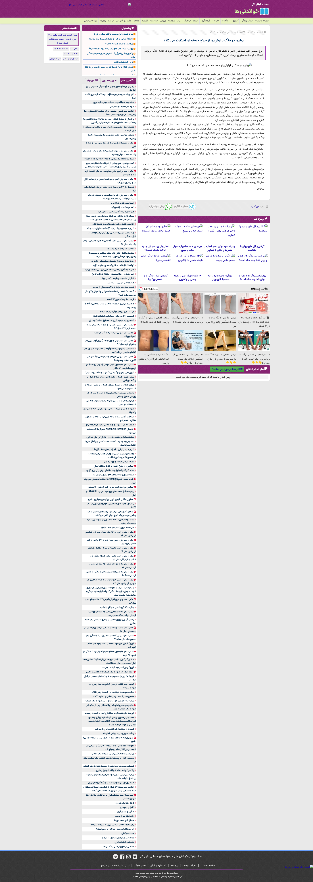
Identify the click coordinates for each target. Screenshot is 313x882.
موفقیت (225, 21)
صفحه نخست (262, 21)
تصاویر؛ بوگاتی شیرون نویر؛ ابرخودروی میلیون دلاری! (110, 499)
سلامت (171, 21)
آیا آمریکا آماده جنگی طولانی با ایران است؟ (115, 829)
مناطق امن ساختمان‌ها (124, 820)
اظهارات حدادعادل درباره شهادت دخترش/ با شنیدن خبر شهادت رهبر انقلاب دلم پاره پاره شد (111, 747)
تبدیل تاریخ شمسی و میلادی (115, 866)
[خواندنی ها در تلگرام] (115, 858)
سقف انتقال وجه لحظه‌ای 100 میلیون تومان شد (113, 475)
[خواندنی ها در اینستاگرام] (128, 858)
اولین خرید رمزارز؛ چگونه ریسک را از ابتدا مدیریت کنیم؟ (109, 372)
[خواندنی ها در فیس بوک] (122, 858)
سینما (195, 21)
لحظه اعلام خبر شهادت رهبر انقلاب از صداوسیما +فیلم (109, 672)
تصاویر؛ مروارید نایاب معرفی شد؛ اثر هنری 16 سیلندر (110, 487)
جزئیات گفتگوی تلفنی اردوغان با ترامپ (117, 607)
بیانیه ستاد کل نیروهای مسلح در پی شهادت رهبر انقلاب (109, 701)
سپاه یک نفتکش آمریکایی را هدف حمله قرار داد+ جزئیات (109, 159)
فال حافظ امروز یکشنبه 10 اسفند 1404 (117, 527)
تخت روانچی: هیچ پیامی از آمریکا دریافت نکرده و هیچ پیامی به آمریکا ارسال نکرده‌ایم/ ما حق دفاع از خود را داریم (110, 165)
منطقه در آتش (127, 833)
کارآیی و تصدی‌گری (125, 812)
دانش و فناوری (123, 21)
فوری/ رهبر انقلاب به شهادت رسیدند (118, 667)
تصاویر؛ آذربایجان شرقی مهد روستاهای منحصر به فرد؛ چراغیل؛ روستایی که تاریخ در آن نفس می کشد (111, 513)
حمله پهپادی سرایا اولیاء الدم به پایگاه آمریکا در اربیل (111, 783)
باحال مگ (74, 48)
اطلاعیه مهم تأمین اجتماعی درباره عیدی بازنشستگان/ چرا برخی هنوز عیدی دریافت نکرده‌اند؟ (110, 112)
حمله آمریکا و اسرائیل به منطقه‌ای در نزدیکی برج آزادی (110, 470)
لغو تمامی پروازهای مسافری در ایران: (118, 838)
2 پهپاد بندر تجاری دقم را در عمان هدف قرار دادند (112, 449)
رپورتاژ (103, 21)
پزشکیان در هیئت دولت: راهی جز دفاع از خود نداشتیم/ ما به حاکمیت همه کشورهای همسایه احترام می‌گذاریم (109, 120)
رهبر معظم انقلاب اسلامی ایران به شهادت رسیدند (112, 825)
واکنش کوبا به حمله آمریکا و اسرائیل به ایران (114, 770)
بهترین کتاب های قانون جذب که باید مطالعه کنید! (111, 49)
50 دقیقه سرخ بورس (124, 816)
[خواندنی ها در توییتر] (135, 858)
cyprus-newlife (61, 48)
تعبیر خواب (140, 866)
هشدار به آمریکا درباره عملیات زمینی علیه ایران (113, 102)
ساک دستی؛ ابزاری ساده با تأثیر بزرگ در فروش (113, 34)
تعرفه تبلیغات (189, 866)
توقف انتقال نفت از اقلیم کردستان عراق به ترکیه (113, 265)
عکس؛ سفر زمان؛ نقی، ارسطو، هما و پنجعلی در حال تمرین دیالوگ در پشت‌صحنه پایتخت (112, 197)
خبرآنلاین (255, 207)
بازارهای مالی (90, 21)
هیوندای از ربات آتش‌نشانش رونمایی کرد (116, 212)
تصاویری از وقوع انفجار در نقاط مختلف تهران (113, 466)
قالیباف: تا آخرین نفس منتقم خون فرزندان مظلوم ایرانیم (109, 270)
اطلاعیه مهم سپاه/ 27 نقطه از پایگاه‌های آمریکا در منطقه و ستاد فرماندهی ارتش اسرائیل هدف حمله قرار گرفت (109, 789)
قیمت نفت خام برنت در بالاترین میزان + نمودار (113, 287)
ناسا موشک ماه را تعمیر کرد (122, 207)
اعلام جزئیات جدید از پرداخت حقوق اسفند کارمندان (111, 320)
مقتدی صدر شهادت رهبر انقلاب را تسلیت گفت (113, 696)
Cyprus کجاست (71, 53)
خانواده (215, 21)
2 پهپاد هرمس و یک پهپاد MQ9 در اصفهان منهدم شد (110, 228)
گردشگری (205, 21)
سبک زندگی (247, 21)
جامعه (136, 21)
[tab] (128, 81)
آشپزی (235, 21)
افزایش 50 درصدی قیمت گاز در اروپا (118, 278)
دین (179, 21)
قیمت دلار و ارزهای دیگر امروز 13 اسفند (117, 312)
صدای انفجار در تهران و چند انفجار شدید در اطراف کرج (110, 425)
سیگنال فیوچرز (55, 59)
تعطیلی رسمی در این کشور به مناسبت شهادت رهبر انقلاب (108, 766)
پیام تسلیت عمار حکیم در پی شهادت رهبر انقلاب (112, 754)
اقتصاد (145, 21)
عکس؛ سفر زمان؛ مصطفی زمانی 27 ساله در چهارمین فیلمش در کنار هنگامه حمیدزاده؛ (112, 613)
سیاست (154, 21)
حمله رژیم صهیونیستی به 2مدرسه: (118, 846)
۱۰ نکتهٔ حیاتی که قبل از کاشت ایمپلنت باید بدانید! (111, 39)
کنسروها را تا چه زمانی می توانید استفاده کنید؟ (113, 316)
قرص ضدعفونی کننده (123, 62)
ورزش (163, 21)
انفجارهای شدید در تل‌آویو (122, 203)
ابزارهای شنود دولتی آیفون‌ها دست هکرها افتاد (113, 224)
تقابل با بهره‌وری (127, 807)
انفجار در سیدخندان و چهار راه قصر (119, 462)
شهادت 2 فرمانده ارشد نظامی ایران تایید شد (114, 729)
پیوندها (174, 866)
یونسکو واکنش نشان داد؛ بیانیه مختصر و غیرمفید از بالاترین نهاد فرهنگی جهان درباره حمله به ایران (112, 254)
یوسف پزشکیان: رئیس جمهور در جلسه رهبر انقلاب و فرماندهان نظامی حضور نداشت (112, 455)
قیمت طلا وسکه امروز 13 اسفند (120, 299)
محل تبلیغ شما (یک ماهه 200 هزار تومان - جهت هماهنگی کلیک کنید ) (62, 39)
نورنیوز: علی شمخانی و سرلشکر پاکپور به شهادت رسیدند (109, 713)
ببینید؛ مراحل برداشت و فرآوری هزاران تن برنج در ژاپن (110, 437)
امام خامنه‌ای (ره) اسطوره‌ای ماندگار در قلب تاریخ (113, 274)
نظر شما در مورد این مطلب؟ (226, 369)
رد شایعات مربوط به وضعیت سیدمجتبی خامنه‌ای (112, 261)
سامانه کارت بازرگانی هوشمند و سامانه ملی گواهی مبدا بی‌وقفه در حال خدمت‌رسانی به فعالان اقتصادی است (111, 218)
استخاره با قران (158, 866)
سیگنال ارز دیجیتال (70, 59)
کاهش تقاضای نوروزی (124, 803)
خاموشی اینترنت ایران (124, 842)
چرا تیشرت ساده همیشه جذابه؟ (119, 44)
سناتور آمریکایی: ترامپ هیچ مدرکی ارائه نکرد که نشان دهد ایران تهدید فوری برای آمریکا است (109, 661)
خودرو (111, 21)
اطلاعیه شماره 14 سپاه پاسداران (120, 249)
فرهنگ (187, 21)
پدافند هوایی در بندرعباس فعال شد (118, 733)
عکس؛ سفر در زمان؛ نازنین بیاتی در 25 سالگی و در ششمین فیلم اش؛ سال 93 (113, 557)
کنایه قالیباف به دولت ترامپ (122, 107)
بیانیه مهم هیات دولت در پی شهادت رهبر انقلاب (112, 692)
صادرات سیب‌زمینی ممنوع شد (120, 283)
